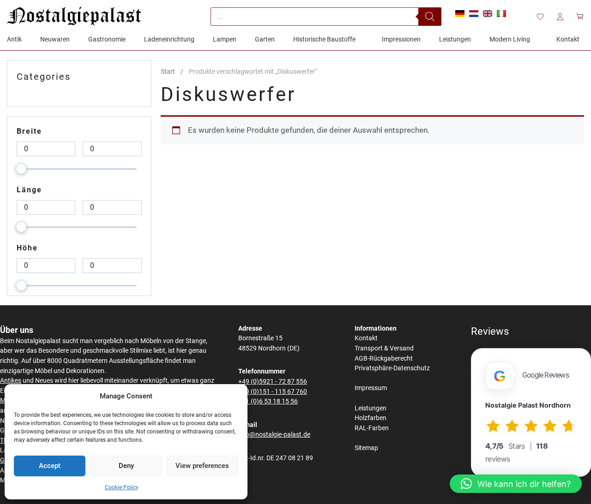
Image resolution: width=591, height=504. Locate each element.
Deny (126, 466)
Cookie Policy (122, 487)
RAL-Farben (372, 428)
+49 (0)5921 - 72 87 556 (272, 381)
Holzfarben (370, 418)
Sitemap (366, 448)
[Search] (429, 16)
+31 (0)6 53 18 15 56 (268, 401)
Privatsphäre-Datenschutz (392, 368)
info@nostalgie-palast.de (274, 435)
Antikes (10, 381)
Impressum (371, 388)
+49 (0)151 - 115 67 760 (272, 392)
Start (168, 71)
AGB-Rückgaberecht (384, 358)
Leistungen (370, 408)
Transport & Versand (384, 348)
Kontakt (366, 338)
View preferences (202, 466)
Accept (49, 466)
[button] (516, 483)
